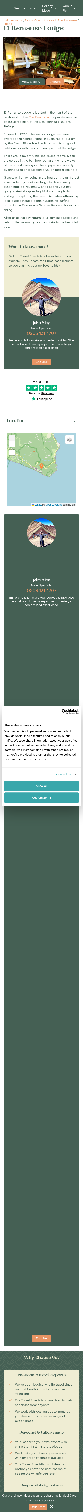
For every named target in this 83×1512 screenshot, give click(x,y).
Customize (39, 797)
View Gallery (31, 82)
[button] (41, 466)
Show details (63, 774)
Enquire (55, 82)
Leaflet (38, 504)
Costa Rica (32, 20)
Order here (38, 1507)
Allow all (41, 786)
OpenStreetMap (54, 504)
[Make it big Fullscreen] (12, 452)
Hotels (8, 24)
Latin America (13, 20)
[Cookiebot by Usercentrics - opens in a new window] (62, 711)
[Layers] (69, 439)
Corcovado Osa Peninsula (59, 20)
